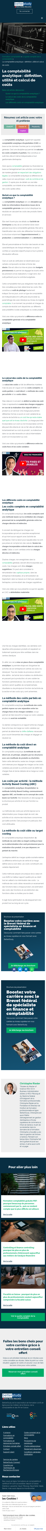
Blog (26, 1438)
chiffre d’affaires (27, 731)
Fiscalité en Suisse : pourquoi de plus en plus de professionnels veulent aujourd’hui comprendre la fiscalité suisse (23, 1297)
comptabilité (17, 166)
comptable (6, 303)
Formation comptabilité (11, 57)
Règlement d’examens (33, 1449)
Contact (6, 1449)
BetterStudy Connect (11, 1462)
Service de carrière (10, 1459)
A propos (6, 1433)
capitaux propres (23, 573)
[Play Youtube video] (23, 340)
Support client (8, 1452)
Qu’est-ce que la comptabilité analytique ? (23, 94)
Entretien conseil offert (12, 1446)
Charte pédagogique (32, 1446)
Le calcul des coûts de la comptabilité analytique (21, 98)
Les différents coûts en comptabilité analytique (25, 102)
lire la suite (7, 1214)
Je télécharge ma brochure (23, 966)
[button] (42, 18)
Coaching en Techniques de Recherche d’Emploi (11, 1467)
